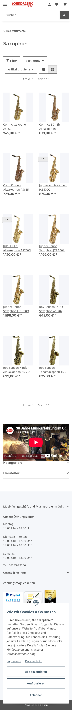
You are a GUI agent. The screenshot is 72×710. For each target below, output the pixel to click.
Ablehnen (36, 695)
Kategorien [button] (12, 463)
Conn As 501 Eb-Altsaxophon (50, 127)
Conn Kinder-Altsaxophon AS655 (16, 187)
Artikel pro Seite (19, 69)
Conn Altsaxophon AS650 (15, 127)
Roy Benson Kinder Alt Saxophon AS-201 (17, 370)
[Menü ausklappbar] (5, 2)
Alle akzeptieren (36, 671)
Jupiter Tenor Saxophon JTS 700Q (16, 309)
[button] (49, 4)
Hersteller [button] (11, 473)
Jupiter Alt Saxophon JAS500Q (53, 187)
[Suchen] (64, 15)
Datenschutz (33, 661)
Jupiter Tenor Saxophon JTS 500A (52, 248)
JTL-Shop (43, 705)
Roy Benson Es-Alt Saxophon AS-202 (51, 309)
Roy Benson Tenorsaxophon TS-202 (52, 370)
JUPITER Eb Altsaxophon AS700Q (17, 248)
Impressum (14, 661)
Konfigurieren (36, 683)
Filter (13, 61)
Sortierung (33, 61)
